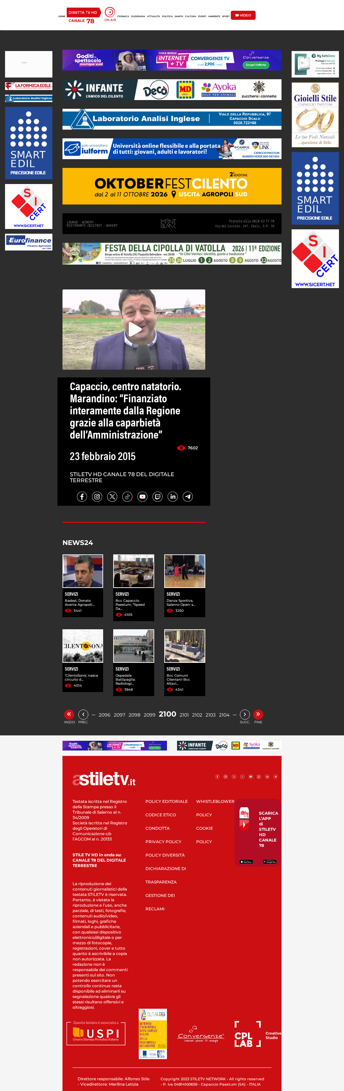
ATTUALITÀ (153, 16)
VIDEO (245, 15)
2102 (197, 715)
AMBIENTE (214, 16)
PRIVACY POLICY (163, 841)
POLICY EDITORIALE (166, 801)
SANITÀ (179, 16)
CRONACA (123, 16)
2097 (119, 715)
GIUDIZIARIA (138, 16)
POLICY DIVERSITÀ (165, 855)
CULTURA (190, 16)
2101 (184, 715)
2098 (134, 715)
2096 (105, 715)
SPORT (226, 16)
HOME (61, 16)
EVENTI (202, 16)
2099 (150, 715)
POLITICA (167, 16)
